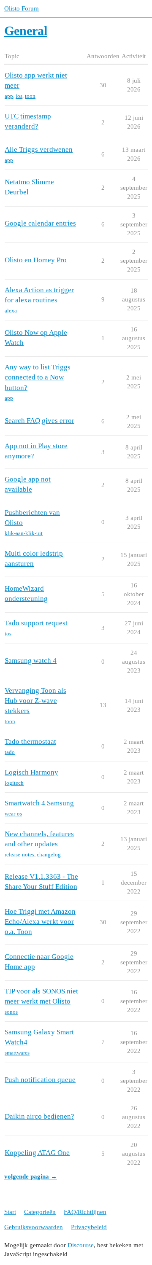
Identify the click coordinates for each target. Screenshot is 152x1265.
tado (10, 752)
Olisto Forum (21, 8)
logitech (14, 783)
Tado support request (36, 623)
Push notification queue (40, 1080)
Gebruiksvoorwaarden (33, 1227)
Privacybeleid (89, 1227)
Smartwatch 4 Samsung (39, 803)
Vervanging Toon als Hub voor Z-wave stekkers (35, 700)
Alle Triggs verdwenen (39, 149)
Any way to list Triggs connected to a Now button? (38, 377)
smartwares (17, 1053)
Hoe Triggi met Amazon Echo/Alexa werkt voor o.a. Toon (40, 921)
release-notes (19, 854)
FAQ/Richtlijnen (85, 1211)
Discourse (81, 1245)
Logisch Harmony (31, 772)
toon (30, 96)
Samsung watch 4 (31, 661)
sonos (11, 1012)
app (9, 96)
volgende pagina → (30, 1176)
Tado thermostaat (30, 741)
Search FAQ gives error (39, 421)
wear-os (13, 813)
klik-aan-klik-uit (24, 533)
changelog (49, 854)
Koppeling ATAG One (37, 1153)
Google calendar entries (40, 223)
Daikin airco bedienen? (39, 1116)
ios (19, 96)
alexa (11, 310)
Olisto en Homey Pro (36, 260)
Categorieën (40, 1211)
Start (10, 1211)
